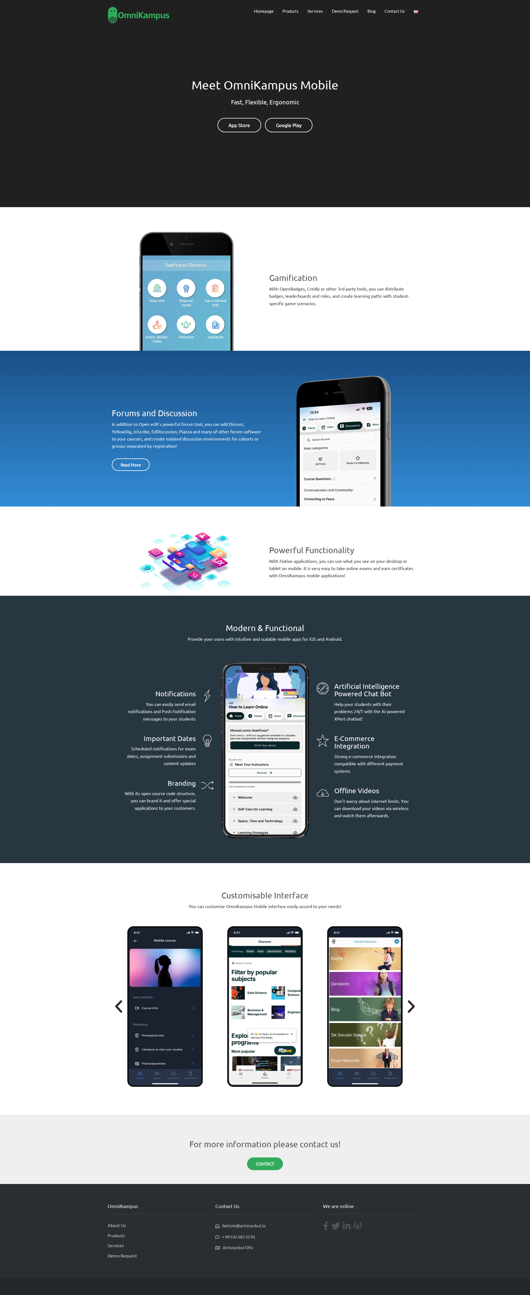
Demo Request (345, 11)
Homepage (264, 11)
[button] (118, 1006)
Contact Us (395, 11)
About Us (117, 1225)
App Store (239, 125)
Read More (131, 464)
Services (315, 11)
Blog (371, 11)
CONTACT (265, 1163)
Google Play (288, 125)
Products (290, 11)
